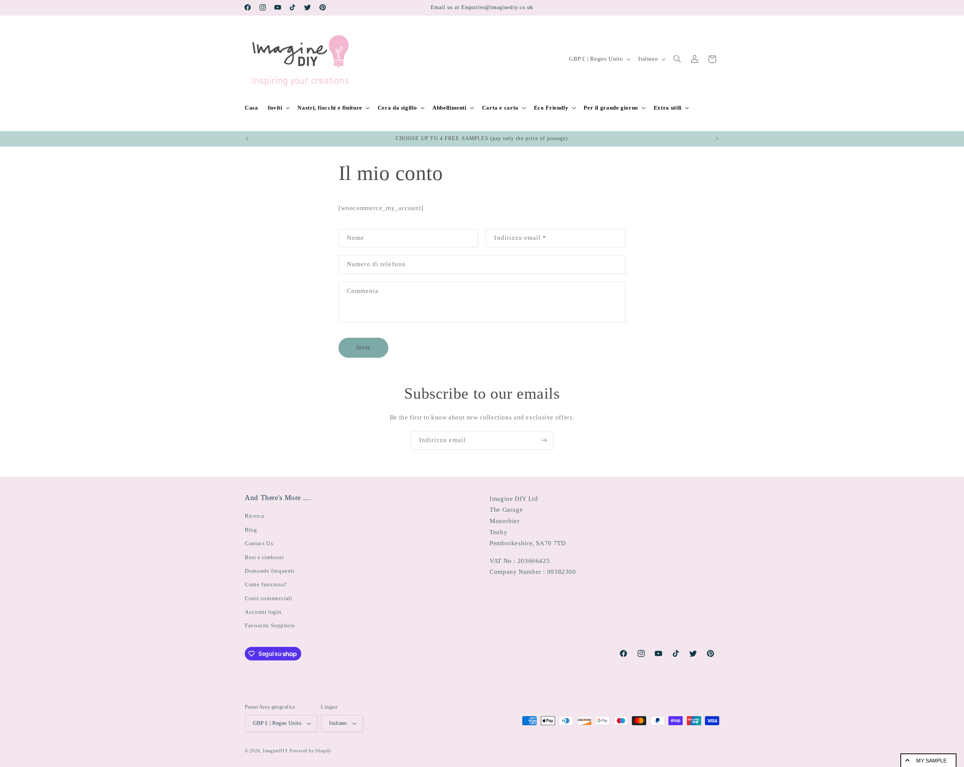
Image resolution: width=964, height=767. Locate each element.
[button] (278, 107)
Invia (363, 347)
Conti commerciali (268, 598)
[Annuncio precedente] (247, 138)
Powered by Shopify (310, 751)
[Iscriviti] (544, 440)
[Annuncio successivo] (717, 138)
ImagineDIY (275, 751)
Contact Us (259, 543)
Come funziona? (266, 584)
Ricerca (254, 516)
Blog (251, 530)
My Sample (931, 761)
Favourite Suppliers (270, 625)
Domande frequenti (269, 571)
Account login (263, 612)
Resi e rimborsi (264, 557)
